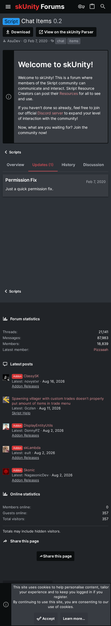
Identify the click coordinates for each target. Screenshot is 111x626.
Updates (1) (43, 164)
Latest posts (21, 364)
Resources (69, 93)
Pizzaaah (101, 349)
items (73, 41)
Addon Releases (25, 386)
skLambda (26, 447)
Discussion (93, 164)
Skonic (24, 470)
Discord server (50, 113)
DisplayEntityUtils (33, 425)
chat (60, 41)
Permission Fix (21, 180)
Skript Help (21, 413)
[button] (8, 7)
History (68, 164)
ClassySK (26, 376)
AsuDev (13, 41)
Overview (15, 164)
